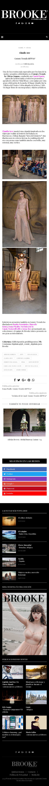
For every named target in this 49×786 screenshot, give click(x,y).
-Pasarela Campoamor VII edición (12, 709)
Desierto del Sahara (10, 362)
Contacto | (33, 772)
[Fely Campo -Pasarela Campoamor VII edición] (12, 697)
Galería (20, 47)
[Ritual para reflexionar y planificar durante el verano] (36, 672)
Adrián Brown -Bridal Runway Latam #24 (25, 439)
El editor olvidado (25, 518)
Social (28, 47)
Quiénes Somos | (19, 772)
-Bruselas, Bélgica (25, 546)
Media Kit (35, 775)
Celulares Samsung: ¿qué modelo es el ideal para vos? (12, 734)
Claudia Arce (8, 358)
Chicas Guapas (32, 354)
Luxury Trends (21, 370)
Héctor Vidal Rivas (31, 366)
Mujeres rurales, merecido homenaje (28, 573)
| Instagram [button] (10, 479)
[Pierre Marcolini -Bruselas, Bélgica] (9, 548)
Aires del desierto (10, 354)
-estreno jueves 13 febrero (12, 684)
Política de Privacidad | (20, 775)
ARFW (21, 354)
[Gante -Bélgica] (36, 697)
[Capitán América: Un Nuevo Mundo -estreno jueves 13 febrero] (12, 672)
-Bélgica (29, 708)
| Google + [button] (9, 483)
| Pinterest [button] (9, 488)
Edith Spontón (29, 64)
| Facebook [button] (10, 469)
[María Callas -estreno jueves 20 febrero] (36, 722)
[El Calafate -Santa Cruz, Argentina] (9, 534)
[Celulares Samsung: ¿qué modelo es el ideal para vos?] (12, 722)
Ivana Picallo (14, 326)
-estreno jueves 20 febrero (36, 733)
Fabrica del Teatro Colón (12, 366)
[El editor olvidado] (9, 521)
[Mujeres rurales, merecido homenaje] (9, 575)
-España (21, 560)
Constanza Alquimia (23, 358)
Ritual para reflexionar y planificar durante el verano (35, 684)
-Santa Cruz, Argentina (27, 532)
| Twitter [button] (9, 474)
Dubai (23, 362)
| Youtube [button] (9, 493)
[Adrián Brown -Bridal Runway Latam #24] (24, 422)
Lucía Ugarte (8, 370)
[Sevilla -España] (9, 562)
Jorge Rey (27, 329)
